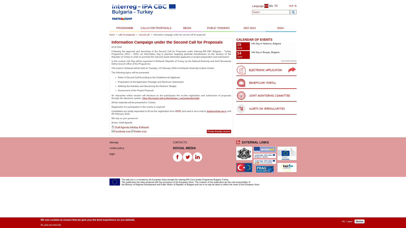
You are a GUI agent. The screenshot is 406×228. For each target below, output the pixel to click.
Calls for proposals (156, 28)
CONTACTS (180, 142)
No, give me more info (51, 224)
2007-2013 (249, 28)
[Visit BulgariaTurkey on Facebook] (121, 132)
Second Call (144, 35)
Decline (359, 221)
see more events (289, 61)
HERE (178, 111)
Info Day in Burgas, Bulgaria (265, 52)
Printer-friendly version (219, 131)
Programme (124, 28)
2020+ (280, 28)
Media (187, 28)
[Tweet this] (139, 132)
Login (112, 154)
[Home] (143, 22)
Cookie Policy (116, 148)
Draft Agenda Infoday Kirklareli (132, 127)
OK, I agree (347, 221)
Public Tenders (218, 28)
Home (112, 35)
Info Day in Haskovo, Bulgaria (266, 43)
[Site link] (266, 76)
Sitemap (113, 142)
